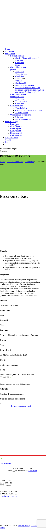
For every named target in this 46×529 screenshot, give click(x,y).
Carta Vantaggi (16, 126)
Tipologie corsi (21, 74)
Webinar (18, 81)
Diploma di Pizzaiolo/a (24, 85)
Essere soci (14, 124)
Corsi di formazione (15, 162)
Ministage (19, 117)
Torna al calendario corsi (21, 406)
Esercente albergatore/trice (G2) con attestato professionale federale (29, 91)
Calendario (29, 162)
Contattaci (32, 471)
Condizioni (19, 63)
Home (7, 49)
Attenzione (6, 463)
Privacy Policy (24, 525)
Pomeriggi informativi (24, 119)
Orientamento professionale (21, 115)
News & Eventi (11, 137)
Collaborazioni (16, 135)
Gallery (8, 140)
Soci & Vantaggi (11, 122)
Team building (21, 108)
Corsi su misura (16, 106)
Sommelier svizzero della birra (27, 88)
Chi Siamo (9, 51)
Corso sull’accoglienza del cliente (28, 110)
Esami (17, 65)
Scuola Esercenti (17, 56)
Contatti (8, 142)
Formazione (10, 53)
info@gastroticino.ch (8, 496)
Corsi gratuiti (20, 83)
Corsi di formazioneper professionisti (18, 95)
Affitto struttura (21, 112)
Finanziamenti (16, 133)
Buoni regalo (15, 128)
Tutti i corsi (19, 72)
